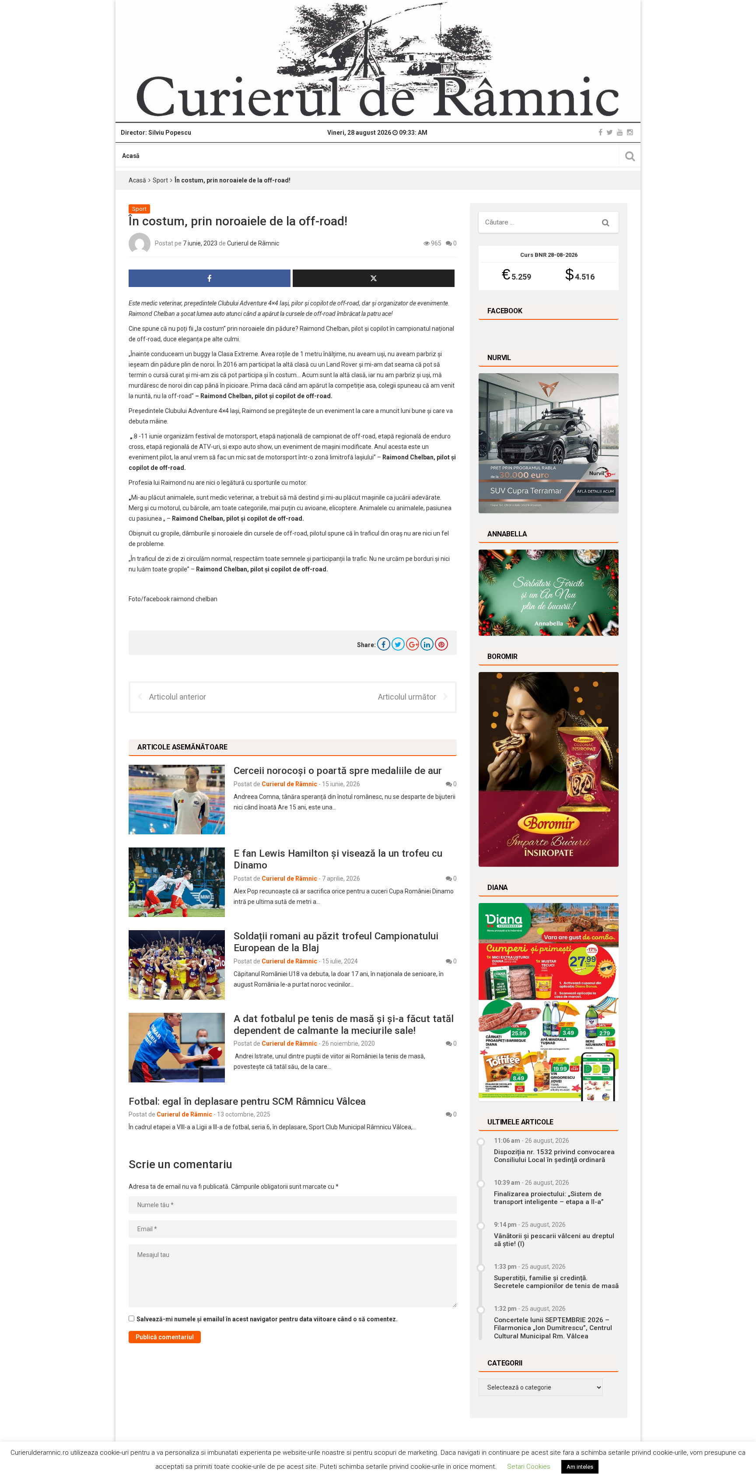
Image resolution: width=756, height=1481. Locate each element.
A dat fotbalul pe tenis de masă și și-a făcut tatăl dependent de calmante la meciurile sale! (344, 1024)
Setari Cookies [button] (528, 1466)
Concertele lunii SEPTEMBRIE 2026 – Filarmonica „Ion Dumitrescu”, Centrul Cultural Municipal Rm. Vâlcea (553, 1328)
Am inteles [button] (580, 1466)
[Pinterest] (441, 644)
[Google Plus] (412, 644)
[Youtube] (620, 132)
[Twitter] (609, 132)
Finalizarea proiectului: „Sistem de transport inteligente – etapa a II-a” (549, 1198)
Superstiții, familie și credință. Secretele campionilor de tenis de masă (556, 1282)
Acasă (131, 155)
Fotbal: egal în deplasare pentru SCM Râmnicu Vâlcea (247, 1101)
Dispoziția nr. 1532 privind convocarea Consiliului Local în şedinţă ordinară (554, 1156)
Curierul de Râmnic (253, 243)
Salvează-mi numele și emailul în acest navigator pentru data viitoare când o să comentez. (267, 1319)
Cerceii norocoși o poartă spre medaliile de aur (338, 770)
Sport (160, 180)
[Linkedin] (427, 644)
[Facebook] (600, 132)
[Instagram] (630, 132)
